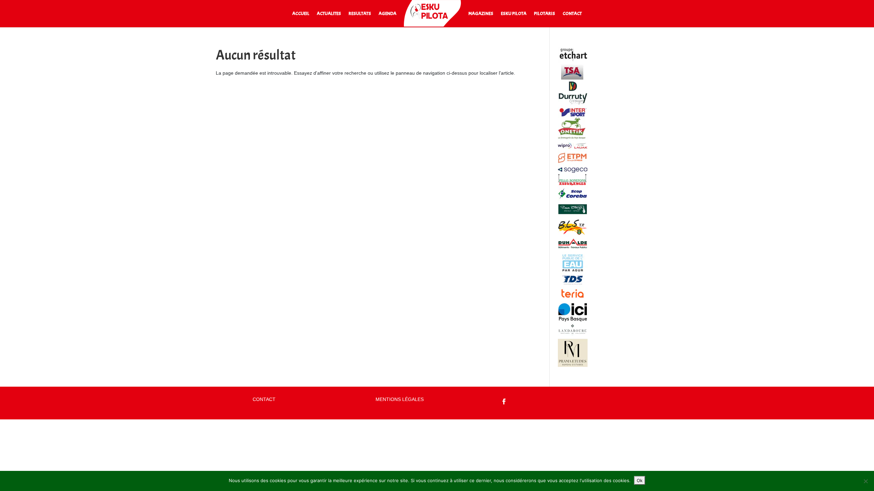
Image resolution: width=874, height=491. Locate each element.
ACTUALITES (329, 13)
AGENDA (387, 13)
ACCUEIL (300, 13)
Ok (640, 480)
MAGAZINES (480, 13)
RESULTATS (360, 13)
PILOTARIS (544, 13)
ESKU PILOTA (513, 13)
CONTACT (572, 13)
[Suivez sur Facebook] (504, 401)
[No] (865, 481)
